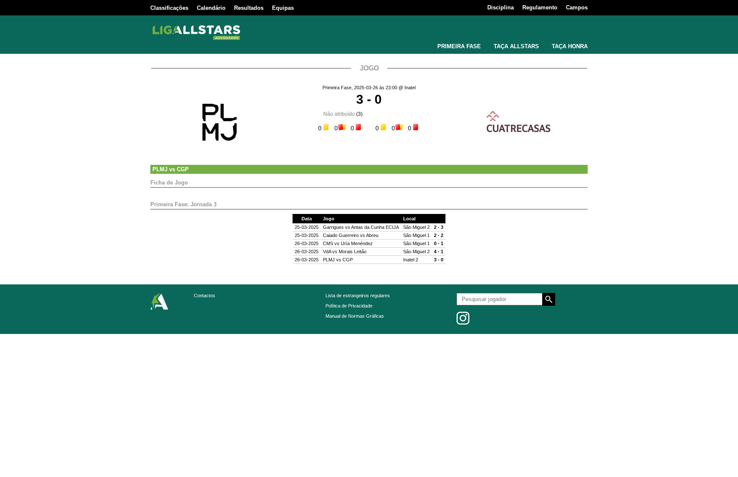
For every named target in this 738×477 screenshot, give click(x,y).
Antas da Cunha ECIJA (375, 227)
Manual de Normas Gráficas (354, 316)
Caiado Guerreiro (341, 235)
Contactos (204, 295)
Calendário (211, 8)
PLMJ (159, 169)
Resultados (249, 8)
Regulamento (539, 7)
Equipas (283, 8)
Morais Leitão (352, 251)
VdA (327, 251)
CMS (328, 243)
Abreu (372, 235)
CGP (183, 169)
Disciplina (500, 7)
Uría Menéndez (357, 243)
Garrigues (333, 227)
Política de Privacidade (348, 305)
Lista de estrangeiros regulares (357, 295)
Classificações (169, 8)
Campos (577, 7)
